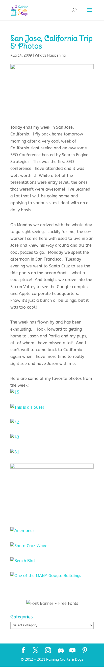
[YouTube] (72, 650)
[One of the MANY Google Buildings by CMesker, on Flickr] (45, 575)
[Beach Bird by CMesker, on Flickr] (22, 560)
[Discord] (61, 651)
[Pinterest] (85, 650)
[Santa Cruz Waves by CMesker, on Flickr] (29, 545)
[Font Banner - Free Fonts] (52, 603)
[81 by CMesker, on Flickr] (14, 452)
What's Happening (50, 55)
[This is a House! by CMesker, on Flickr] (27, 407)
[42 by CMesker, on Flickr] (14, 422)
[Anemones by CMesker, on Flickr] (22, 530)
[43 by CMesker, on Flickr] (14, 437)
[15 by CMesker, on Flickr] (14, 392)
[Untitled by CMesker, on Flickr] (52, 515)
